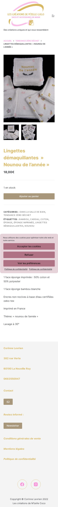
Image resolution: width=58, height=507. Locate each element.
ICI (8, 401)
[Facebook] (22, 484)
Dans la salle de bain (32, 212)
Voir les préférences (29, 263)
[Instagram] (36, 484)
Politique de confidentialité (16, 269)
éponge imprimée (24, 222)
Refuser (29, 254)
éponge (8, 222)
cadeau (34, 219)
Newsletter (13, 425)
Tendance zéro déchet (17, 215)
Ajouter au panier (29, 196)
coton (44, 219)
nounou (29, 226)
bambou (24, 219)
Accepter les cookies (29, 246)
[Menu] (53, 15)
